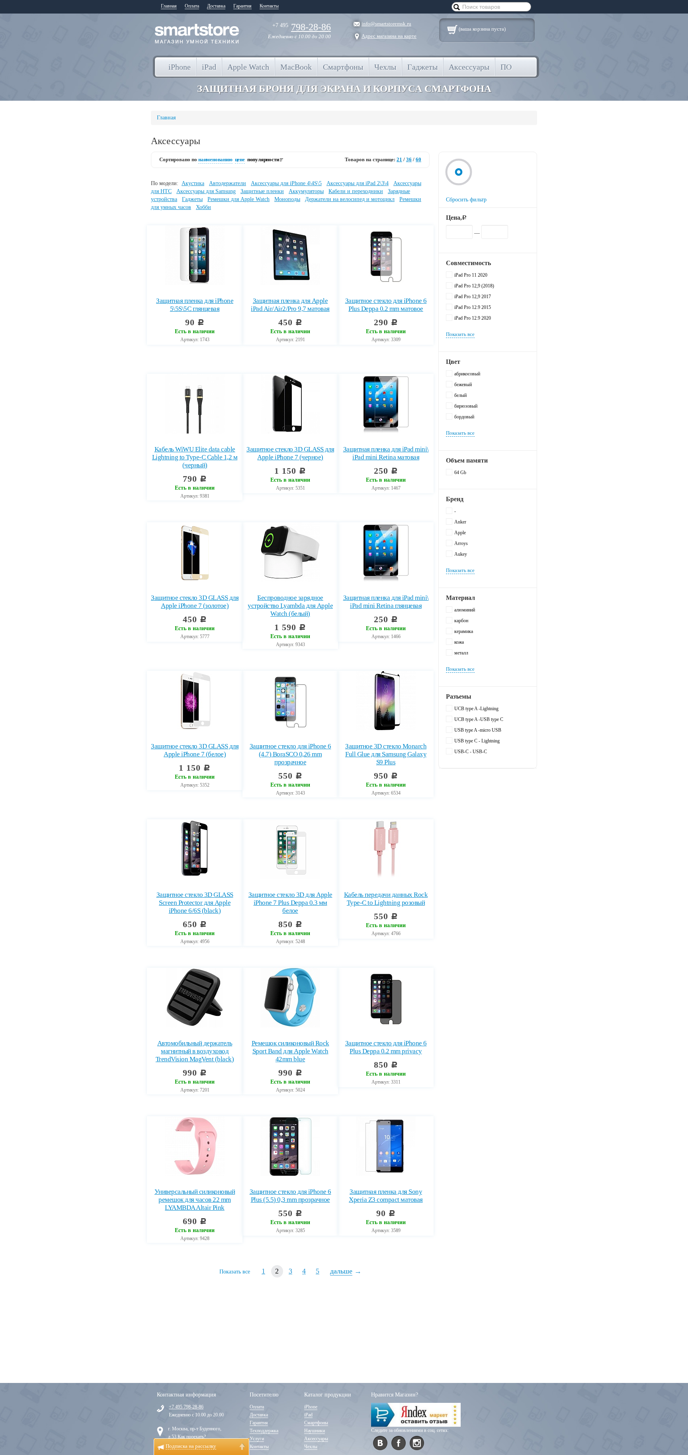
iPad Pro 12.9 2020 (472, 318)
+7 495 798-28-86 (186, 1407)
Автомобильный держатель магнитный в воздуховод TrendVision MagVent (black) (195, 1051)
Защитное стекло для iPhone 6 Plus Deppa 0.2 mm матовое (386, 304)
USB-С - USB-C (470, 751)
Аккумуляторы (306, 191)
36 (409, 159)
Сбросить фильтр (466, 200)
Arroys (461, 543)
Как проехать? (192, 1436)
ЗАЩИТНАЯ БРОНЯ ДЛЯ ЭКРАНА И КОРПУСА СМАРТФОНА (344, 88)
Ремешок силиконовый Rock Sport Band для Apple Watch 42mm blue (290, 1051)
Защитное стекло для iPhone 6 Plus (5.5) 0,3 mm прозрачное (290, 1195)
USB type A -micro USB (477, 730)
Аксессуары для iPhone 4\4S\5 (286, 183)
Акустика (193, 183)
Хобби (203, 207)
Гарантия (242, 6)
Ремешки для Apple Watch (238, 199)
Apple (460, 532)
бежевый (463, 384)
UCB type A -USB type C (478, 719)
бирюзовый (465, 406)
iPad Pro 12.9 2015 (472, 307)
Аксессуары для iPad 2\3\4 (357, 183)
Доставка (216, 6)
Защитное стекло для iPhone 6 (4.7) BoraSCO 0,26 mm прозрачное (290, 754)
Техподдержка (264, 1431)
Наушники (314, 1431)
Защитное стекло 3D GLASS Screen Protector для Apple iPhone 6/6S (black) (194, 902)
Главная (169, 6)
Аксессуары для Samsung (206, 191)
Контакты (269, 6)
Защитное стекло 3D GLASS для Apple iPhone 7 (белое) (194, 750)
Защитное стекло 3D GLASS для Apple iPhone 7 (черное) (290, 453)
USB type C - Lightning (477, 741)
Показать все (234, 1272)
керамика (463, 631)
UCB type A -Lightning (476, 708)
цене (240, 159)
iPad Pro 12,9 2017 (472, 296)
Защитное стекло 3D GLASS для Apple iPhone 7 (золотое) (194, 601)
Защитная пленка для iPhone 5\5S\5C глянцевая (194, 304)
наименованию (215, 159)
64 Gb (460, 472)
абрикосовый (467, 374)
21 (399, 159)
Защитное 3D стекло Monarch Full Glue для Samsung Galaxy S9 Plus (385, 754)
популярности (263, 159)
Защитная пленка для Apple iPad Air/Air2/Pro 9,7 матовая (290, 304)
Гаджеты (192, 199)
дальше (341, 1271)
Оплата (192, 6)
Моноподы (287, 199)
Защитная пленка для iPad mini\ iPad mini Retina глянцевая (386, 601)
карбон (461, 620)
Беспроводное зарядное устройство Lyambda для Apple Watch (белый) (290, 605)
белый (460, 395)
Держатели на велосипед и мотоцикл (350, 199)
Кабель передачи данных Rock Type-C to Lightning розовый (386, 898)
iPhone (310, 1407)
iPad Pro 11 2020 (470, 275)
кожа (459, 642)
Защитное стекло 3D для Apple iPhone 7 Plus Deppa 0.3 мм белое (290, 902)
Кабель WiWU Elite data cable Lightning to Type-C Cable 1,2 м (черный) (195, 457)
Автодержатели (227, 183)
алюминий (464, 610)
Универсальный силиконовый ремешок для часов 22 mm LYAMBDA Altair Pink (194, 1199)
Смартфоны (316, 1423)
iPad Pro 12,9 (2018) (474, 286)
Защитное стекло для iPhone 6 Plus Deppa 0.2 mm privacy (386, 1047)
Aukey (460, 554)
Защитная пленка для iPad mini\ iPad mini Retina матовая (386, 453)
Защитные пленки (262, 191)
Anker (460, 522)
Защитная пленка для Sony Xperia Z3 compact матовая (386, 1195)
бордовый (464, 417)
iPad (308, 1415)
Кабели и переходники (355, 191)
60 (418, 159)
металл (461, 653)
